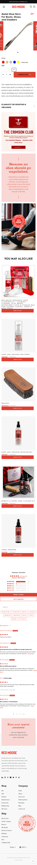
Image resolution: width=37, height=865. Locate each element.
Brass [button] (24, 615)
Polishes (4, 796)
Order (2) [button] (32, 612)
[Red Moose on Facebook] (8, 777)
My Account (5, 818)
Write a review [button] (18, 594)
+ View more (24, 62)
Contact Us (21, 809)
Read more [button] (31, 653)
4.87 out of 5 (23, 576)
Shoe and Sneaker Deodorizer (17, 452)
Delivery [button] (14, 619)
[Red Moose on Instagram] (5, 777)
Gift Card (4, 809)
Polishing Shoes (22, 799)
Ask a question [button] (18, 599)
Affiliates (4, 833)
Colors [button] (31, 615)
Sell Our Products (7, 830)
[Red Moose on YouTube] (10, 777)
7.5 (4, 69)
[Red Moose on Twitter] (13, 777)
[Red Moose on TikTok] (19, 777)
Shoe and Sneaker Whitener (16, 354)
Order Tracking (6, 821)
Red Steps (21, 802)
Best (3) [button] (24, 612)
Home (20, 790)
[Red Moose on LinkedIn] (2, 777)
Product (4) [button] (15, 612)
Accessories (5, 802)
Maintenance (6, 799)
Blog (19, 806)
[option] (18, 2)
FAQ (3, 839)
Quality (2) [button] (7, 615)
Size (3, 65)
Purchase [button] (23, 619)
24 (14, 69)
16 (9, 69)
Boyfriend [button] (17, 615)
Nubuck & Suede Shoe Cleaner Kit (18, 501)
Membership (5, 806)
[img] (4, 634)
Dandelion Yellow (18, 62)
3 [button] (19, 714)
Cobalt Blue (14, 62)
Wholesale (5, 827)
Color (3, 58)
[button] (10, 581)
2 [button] (19, 52)
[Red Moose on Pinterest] (16, 777)
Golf (3, 793)
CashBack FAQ (6, 842)
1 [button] (17, 52)
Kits (3, 790)
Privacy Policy (18, 860)
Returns (4, 824)
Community (5, 836)
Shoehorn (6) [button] (5, 612)
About (20, 793)
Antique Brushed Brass (7, 62)
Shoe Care (21, 796)
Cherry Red (3, 62)
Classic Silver (10, 62)
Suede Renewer (9, 549)
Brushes (6, 403)
